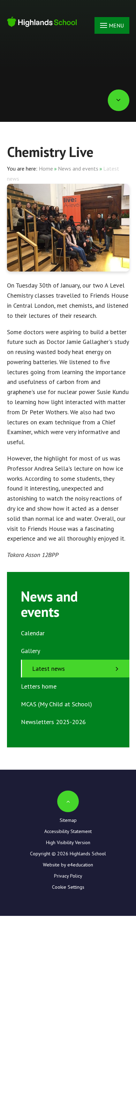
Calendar (33, 633)
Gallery (30, 651)
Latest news (48, 669)
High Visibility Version (68, 842)
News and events (78, 168)
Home (46, 168)
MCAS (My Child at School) (56, 704)
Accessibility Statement (68, 831)
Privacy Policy (68, 876)
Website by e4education (68, 865)
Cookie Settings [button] (68, 887)
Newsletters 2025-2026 (53, 722)
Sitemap (68, 820)
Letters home (38, 686)
